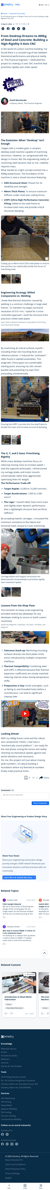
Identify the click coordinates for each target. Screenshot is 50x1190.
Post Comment (40, 803)
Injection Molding (9, 1109)
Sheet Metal (6, 1105)
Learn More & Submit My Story (18, 877)
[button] (27, 24)
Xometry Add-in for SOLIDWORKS (16, 1087)
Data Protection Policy (15, 1169)
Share (46, 777)
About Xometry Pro (14, 1160)
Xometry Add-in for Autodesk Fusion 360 (19, 1084)
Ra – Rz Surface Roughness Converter (18, 1080)
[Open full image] (46, 258)
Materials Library (8, 1048)
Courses (4, 1062)
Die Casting (6, 1112)
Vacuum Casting (8, 1116)
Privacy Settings (12, 1173)
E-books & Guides (9, 1055)
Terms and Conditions (15, 1164)
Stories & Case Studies (17, 13)
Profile (25, 1188)
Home (5, 13)
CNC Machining (8, 1098)
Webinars (5, 1059)
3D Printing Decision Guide (13, 1077)
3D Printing (6, 1102)
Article (4, 1052)
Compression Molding (11, 1119)
